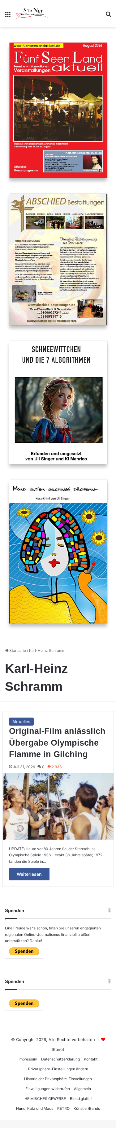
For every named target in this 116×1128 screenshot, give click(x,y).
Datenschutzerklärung (60, 1059)
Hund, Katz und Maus (34, 1108)
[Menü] (8, 16)
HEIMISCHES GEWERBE (45, 1098)
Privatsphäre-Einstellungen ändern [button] (58, 1069)
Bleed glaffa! (81, 1098)
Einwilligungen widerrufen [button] (47, 1088)
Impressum (28, 1059)
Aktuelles (21, 721)
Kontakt (90, 1059)
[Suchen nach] (108, 16)
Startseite (17, 650)
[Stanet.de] (32, 13)
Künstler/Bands (87, 1108)
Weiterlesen (29, 874)
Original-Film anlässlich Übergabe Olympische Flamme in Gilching (57, 743)
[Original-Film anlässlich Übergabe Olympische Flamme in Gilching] (58, 806)
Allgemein (82, 1088)
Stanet (58, 1049)
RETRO (63, 1108)
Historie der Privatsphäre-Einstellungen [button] (58, 1079)
